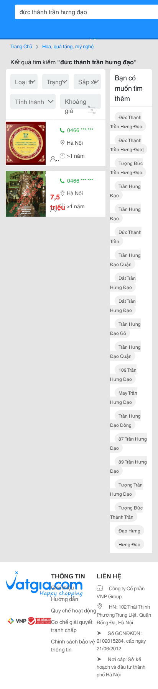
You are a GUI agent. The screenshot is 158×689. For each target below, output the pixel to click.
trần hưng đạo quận (125, 259)
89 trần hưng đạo (128, 466)
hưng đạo (129, 544)
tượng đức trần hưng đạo (126, 167)
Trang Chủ (21, 45)
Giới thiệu (62, 587)
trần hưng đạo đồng (125, 420)
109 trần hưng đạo (123, 374)
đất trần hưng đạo (123, 282)
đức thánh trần (126, 236)
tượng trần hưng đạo (126, 489)
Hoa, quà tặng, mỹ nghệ (68, 45)
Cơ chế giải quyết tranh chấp (71, 625)
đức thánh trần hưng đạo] (126, 144)
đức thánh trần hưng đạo (126, 121)
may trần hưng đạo (123, 397)
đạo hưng (129, 530)
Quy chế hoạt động (73, 610)
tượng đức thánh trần (126, 512)
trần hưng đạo (125, 190)
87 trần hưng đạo (128, 443)
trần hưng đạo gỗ (125, 328)
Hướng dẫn (64, 598)
